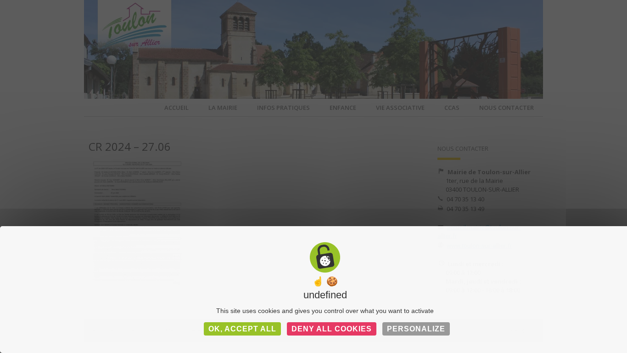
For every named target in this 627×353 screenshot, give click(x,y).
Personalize (416, 329)
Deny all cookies (331, 329)
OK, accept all (242, 329)
